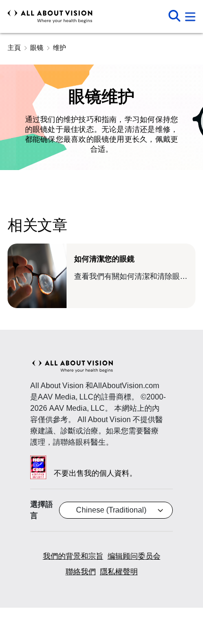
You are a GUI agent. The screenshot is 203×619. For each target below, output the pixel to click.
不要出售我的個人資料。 (95, 473)
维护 (59, 47)
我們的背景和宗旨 (73, 556)
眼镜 (36, 47)
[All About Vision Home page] (50, 16)
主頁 (14, 47)
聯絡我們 (81, 572)
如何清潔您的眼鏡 (104, 259)
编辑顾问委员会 (134, 556)
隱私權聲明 (119, 572)
